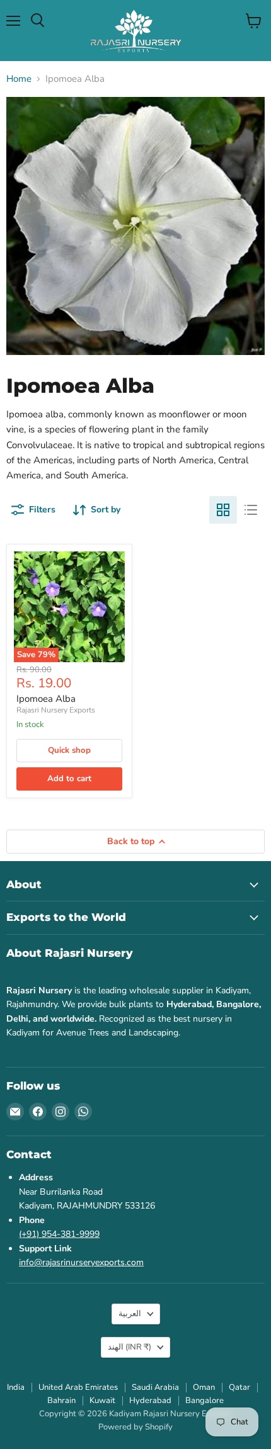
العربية (129, 1313)
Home (19, 79)
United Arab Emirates (78, 1387)
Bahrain (61, 1400)
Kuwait (102, 1400)
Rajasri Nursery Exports (55, 710)
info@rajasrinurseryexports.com (81, 1262)
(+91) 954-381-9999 (59, 1234)
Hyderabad (150, 1400)
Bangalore (204, 1400)
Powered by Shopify (135, 1427)
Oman (204, 1387)
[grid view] (223, 510)
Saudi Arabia (155, 1387)
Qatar (239, 1387)
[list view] (251, 510)
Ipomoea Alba (46, 698)
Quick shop (69, 750)
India (16, 1387)
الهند (129, 1347)
